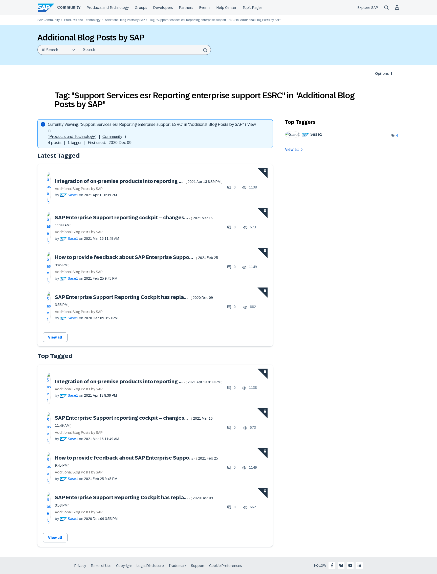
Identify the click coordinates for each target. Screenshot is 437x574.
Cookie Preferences (225, 566)
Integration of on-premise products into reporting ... (139, 181)
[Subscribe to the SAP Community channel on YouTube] (350, 565)
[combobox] (144, 50)
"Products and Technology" (72, 136)
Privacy (80, 566)
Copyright (124, 566)
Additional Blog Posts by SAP (125, 20)
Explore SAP (368, 8)
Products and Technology (108, 8)
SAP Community (48, 20)
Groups (141, 8)
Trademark (177, 566)
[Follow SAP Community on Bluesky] (341, 565)
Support (198, 566)
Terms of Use (101, 566)
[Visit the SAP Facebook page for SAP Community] (332, 565)
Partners (186, 8)
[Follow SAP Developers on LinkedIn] (359, 565)
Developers (163, 8)
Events (204, 8)
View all (55, 337)
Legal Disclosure (150, 566)
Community (68, 7)
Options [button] (382, 73)
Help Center (226, 8)
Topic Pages (253, 8)
